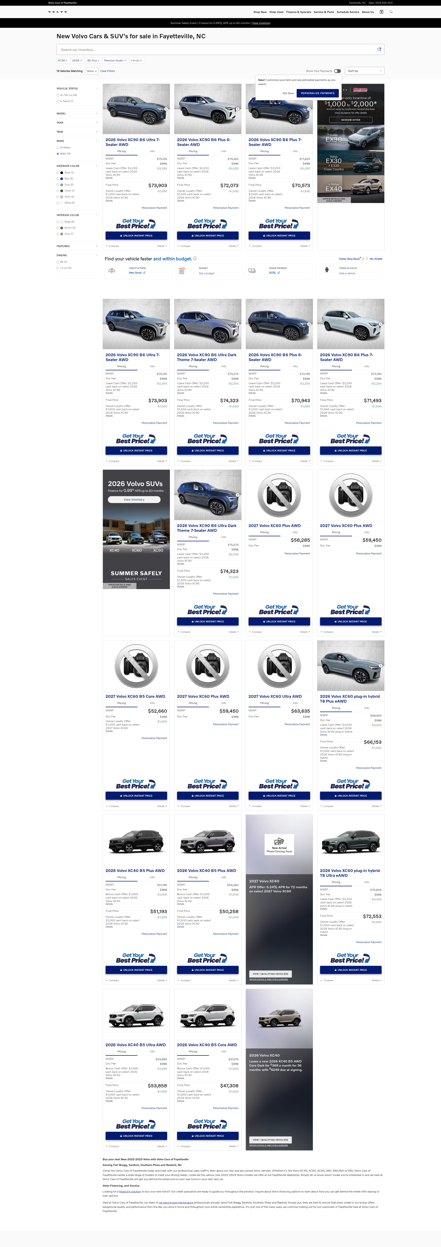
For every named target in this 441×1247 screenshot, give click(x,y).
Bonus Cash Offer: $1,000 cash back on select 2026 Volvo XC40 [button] (122, 898)
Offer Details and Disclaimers (336, 200)
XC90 (62, 60)
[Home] (57, 12)
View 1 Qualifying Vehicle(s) (270, 975)
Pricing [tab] (121, 151)
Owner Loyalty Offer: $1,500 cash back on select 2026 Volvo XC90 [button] (122, 195)
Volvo (90, 70)
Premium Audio (115, 60)
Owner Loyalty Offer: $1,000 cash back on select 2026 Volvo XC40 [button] (123, 921)
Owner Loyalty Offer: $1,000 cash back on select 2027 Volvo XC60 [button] (123, 725)
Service (324, 11)
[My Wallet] (382, 11)
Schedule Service (348, 11)
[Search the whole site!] (391, 12)
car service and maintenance (176, 1202)
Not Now (288, 93)
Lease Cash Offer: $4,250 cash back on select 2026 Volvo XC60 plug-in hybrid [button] (336, 729)
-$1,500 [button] (162, 191)
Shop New (260, 11)
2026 (77, 60)
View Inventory (261, 22)
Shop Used (276, 11)
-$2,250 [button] (161, 168)
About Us (368, 11)
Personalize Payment (154, 207)
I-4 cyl (136, 60)
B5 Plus (93, 60)
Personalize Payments (317, 93)
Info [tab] (152, 151)
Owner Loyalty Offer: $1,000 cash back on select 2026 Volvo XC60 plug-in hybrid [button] (337, 754)
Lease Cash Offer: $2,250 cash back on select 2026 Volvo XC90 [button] (121, 172)
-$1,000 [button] (162, 721)
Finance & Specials (298, 11)
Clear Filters (107, 70)
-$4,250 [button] (376, 725)
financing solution (130, 1191)
